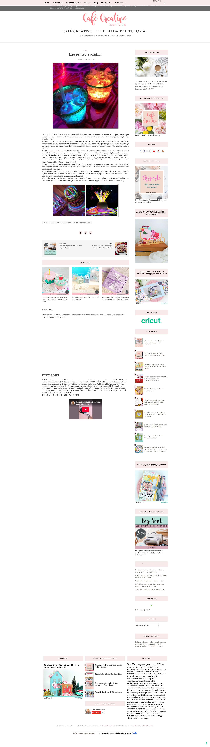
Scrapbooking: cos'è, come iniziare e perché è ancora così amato (155, 366)
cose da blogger (137, 686)
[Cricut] (151, 323)
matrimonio (133, 700)
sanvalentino (132, 711)
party (69, 222)
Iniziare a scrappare (151, 672)
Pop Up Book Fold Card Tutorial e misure (153, 437)
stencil (153, 713)
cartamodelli (150, 681)
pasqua (162, 702)
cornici (162, 683)
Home (46, 3)
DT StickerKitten (160, 670)
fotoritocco (137, 690)
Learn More (147, 6)
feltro (129, 690)
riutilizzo (161, 709)
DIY (51, 222)
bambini (155, 676)
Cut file (153, 665)
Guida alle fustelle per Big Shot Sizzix (108, 674)
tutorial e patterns (136, 715)
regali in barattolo (141, 707)
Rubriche (105, 3)
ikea (154, 695)
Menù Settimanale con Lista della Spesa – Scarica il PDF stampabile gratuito (154, 402)
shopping (138, 713)
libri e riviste (150, 697)
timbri (158, 713)
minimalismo (143, 700)
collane (143, 683)
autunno (147, 676)
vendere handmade (151, 716)
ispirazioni (131, 697)
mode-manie (153, 700)
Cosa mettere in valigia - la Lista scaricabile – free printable (154, 343)
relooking (152, 706)
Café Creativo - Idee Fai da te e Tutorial (105, 31)
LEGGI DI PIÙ (148, 89)
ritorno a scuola (152, 709)
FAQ (96, 3)
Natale (87, 3)
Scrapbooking (73, 3)
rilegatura (140, 708)
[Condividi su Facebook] (80, 233)
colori (149, 683)
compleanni (155, 683)
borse (139, 679)
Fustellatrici (139, 672)
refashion (131, 706)
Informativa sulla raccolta (84, 733)
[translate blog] (151, 605)
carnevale (142, 681)
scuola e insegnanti (158, 711)
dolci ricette (140, 688)
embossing (149, 688)
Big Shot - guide (144, 665)
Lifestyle (59, 222)
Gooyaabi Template (143, 725)
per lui (138, 704)
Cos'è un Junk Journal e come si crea (149, 581)
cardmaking (132, 681)
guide (150, 693)
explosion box (159, 688)
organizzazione (138, 702)
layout (138, 697)
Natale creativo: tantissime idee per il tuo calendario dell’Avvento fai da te (155, 379)
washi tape (144, 718)
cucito (160, 685)
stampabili (146, 713)
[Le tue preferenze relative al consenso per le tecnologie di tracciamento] (206, 743)
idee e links (147, 695)
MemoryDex (140, 674)
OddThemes (108, 725)
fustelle (156, 690)
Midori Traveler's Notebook (155, 674)
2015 (85, 50)
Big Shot (132, 664)
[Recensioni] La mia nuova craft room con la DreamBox (155, 426)
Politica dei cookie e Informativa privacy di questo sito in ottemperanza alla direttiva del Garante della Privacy (151, 644)
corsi (129, 686)
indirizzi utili (160, 695)
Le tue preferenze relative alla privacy (114, 733)
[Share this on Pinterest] (85, 233)
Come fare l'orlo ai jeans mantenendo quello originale (154, 354)
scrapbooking (144, 711)
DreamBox (130, 672)
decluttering (131, 688)
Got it (158, 6)
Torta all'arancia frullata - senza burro (150, 589)
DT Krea (141, 670)
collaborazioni (134, 683)
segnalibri (130, 713)
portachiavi (158, 704)
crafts (154, 686)
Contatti (119, 3)
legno (143, 697)
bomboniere (132, 679)
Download (57, 3)
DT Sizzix (148, 669)
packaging (150, 702)
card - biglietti (149, 678)
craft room (148, 686)
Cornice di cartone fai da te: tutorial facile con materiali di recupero (155, 414)
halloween (157, 693)
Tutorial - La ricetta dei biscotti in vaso (109, 692)
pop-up (150, 704)
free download (147, 690)
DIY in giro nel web (143, 667)
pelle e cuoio (131, 704)
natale (162, 699)
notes (129, 702)
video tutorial (133, 718)
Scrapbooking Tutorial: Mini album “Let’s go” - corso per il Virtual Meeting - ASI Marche (155, 449)
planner (144, 704)
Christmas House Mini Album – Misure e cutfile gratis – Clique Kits (61, 666)
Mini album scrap (135, 676)
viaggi (160, 716)
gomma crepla (142, 693)
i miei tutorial (138, 695)
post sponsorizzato (82, 222)
